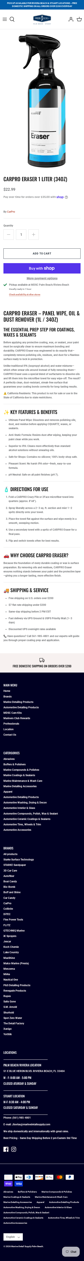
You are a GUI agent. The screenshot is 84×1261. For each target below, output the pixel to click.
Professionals (11, 723)
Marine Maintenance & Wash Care (22, 780)
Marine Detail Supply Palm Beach (27, 1246)
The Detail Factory (13, 1023)
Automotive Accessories (17, 829)
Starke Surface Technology (18, 859)
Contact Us (9, 734)
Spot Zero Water (12, 1018)
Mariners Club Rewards (16, 718)
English (10, 1236)
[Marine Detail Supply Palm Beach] (42, 19)
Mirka (6, 974)
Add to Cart (42, 253)
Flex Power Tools (13, 919)
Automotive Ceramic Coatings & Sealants (26, 819)
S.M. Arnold (10, 1006)
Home (6, 690)
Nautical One (10, 979)
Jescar (7, 941)
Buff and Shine (11, 892)
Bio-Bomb (9, 886)
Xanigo (7, 1028)
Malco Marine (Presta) (16, 963)
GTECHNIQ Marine (14, 930)
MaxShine (9, 958)
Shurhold (8, 1012)
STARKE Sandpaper (14, 865)
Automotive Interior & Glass (19, 808)
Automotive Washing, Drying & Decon (25, 802)
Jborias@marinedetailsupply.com (31, 1124)
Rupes (7, 996)
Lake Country (11, 952)
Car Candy (9, 897)
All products (10, 854)
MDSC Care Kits (12, 712)
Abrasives (9, 759)
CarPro (11, 211)
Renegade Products (14, 990)
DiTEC (7, 914)
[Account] (70, 19)
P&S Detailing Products (16, 985)
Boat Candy (10, 881)
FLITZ (6, 925)
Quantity (8, 225)
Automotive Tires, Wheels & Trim (22, 824)
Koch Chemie (11, 946)
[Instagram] (13, 1149)
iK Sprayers (9, 936)
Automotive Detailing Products (21, 707)
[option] (42, 103)
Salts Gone (9, 1001)
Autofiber (8, 876)
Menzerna (9, 968)
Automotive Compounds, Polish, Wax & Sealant (30, 813)
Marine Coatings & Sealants (19, 775)
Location (8, 729)
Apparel (7, 791)
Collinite (8, 908)
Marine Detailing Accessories (20, 786)
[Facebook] (5, 1149)
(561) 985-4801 (21, 1117)
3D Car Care (10, 870)
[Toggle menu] (4, 19)
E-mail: (7, 1124)
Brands (7, 696)
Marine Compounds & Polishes (21, 769)
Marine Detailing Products (18, 702)
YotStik (7, 1034)
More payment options (42, 278)
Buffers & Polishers (14, 764)
